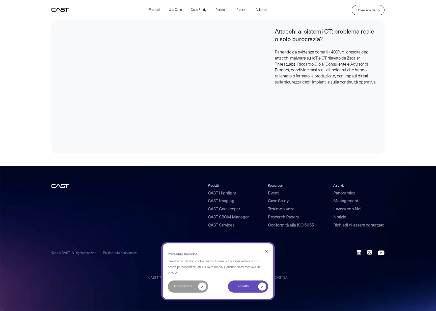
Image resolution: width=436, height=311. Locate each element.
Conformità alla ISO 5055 (291, 225)
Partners (221, 10)
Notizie (339, 217)
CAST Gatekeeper (224, 209)
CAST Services (221, 225)
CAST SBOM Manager (228, 217)
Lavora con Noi (347, 209)
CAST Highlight (222, 193)
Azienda (261, 10)
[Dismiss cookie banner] (266, 251)
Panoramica (344, 193)
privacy (173, 272)
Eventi (273, 193)
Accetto (243, 286)
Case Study (198, 10)
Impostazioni (183, 286)
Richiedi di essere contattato (359, 225)
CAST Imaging (221, 201)
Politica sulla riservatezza (120, 253)
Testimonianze (281, 209)
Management (345, 201)
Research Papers (283, 217)
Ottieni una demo (368, 10)
